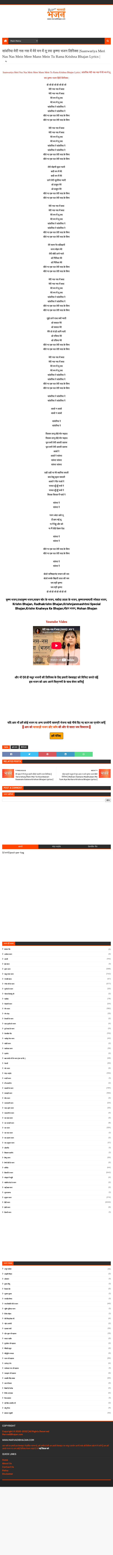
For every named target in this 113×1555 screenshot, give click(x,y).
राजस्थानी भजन (8, 1103)
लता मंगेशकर (8, 1383)
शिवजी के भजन (8, 1173)
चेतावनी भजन (8, 1004)
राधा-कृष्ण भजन (9, 1108)
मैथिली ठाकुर (7, 1348)
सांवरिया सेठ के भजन (10, 1183)
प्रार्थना (6, 1054)
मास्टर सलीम (8, 1339)
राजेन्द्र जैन (7, 1363)
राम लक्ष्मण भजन (9, 1138)
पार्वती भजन (7, 1044)
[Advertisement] (56, 28)
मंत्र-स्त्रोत (7, 1073)
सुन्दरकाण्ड (7, 1193)
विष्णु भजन (7, 1158)
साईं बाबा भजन (8, 1188)
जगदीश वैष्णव (8, 1299)
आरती (6, 959)
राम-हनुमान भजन (9, 1143)
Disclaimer (7, 1474)
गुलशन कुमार (8, 1294)
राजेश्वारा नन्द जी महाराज (11, 1368)
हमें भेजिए (56, 736)
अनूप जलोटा (7, 1269)
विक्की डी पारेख (8, 1388)
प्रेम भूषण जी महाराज (10, 1334)
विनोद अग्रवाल (8, 1393)
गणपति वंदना (7, 979)
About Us (7, 1463)
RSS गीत (7, 949)
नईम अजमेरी (8, 1324)
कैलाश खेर (7, 1289)
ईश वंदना (6, 964)
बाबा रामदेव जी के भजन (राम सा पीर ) (14, 1058)
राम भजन (7, 1128)
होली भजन (7, 1207)
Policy (5, 1470)
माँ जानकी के (7, 1083)
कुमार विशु (7, 1284)
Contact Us (8, 1467)
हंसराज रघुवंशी (8, 1413)
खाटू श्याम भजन (9, 974)
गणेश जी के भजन (9, 984)
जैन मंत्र (6, 1014)
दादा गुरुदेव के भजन (10, 1024)
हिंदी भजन (7, 1202)
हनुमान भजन (7, 1198)
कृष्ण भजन (14, 747)
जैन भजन (7, 1009)
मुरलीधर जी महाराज (10, 1343)
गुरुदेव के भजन (8, 989)
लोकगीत (6, 1148)
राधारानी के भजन (9, 1113)
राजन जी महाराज (9, 1358)
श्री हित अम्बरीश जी (10, 1403)
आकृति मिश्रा (8, 1274)
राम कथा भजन (8, 1118)
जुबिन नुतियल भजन (9, 1309)
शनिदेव (6, 1168)
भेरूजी (6, 1063)
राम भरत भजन (8, 1133)
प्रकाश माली (7, 1329)
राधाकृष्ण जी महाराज (10, 1373)
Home (5, 1460)
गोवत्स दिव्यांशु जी (9, 994)
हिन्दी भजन (24, 747)
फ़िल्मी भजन (7, 1212)
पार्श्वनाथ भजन (8, 1049)
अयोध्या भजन (8, 954)
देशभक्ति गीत (8, 1034)
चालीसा (6, 999)
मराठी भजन (7, 1078)
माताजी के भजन (8, 1088)
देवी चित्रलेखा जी (9, 1319)
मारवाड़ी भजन (8, 1093)
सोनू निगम (7, 1408)
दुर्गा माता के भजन (9, 1029)
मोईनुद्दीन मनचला (9, 1353)
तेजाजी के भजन (8, 1019)
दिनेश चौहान (7, 1314)
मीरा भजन (7, 1098)
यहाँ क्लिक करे (44, 1448)
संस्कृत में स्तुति (8, 1178)
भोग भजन (7, 1068)
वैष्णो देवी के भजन (9, 1163)
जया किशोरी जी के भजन (11, 1304)
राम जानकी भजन (9, 1123)
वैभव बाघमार (7, 1398)
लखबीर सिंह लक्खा (9, 1378)
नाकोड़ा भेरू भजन (9, 1039)
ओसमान (6, 1279)
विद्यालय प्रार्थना (8, 1153)
